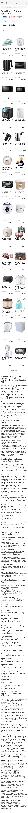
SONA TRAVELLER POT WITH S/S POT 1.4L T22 (20, 144)
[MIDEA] (5, 21)
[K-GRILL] (12, 25)
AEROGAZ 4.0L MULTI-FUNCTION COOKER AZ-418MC (20, 263)
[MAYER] (5, 25)
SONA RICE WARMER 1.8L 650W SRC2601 (20, 191)
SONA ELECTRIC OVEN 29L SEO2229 (7, 191)
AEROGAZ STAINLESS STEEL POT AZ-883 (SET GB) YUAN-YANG (7, 263)
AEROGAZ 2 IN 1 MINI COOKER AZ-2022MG (20, 239)
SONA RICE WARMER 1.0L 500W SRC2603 (20, 215)
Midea (3, 745)
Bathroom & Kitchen (11, 7)
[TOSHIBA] (12, 21)
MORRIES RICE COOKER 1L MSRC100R (7, 215)
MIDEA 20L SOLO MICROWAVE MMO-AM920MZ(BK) (19, 97)
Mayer (20, 745)
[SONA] (12, 16)
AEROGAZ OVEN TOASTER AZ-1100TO (6, 287)
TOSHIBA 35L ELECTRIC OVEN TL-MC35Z (20, 72)
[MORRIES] (5, 16)
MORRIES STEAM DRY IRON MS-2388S (6, 49)
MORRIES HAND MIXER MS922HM (7, 144)
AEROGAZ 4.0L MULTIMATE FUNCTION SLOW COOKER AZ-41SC (7, 311)
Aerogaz (19, 744)
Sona (3, 739)
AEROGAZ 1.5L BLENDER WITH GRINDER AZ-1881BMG (7, 359)
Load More (14, 371)
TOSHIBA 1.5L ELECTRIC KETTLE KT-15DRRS (7, 72)
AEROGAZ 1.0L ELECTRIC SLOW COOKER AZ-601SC (20, 49)
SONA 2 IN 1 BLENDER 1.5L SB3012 (20, 168)
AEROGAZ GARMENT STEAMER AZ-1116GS (19, 310)
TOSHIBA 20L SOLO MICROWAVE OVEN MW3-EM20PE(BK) (6, 97)
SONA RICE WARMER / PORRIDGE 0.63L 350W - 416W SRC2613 (7, 168)
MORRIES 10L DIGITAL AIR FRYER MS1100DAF (7, 120)
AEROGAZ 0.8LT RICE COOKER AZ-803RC (6, 239)
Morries (20, 738)
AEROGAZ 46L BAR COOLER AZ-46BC (19, 334)
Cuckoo (14, 745)
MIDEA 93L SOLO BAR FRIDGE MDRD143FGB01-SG (20, 121)
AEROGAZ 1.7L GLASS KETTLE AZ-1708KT (6, 334)
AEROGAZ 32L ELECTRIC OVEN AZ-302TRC (20, 358)
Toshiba (8, 745)
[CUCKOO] (18, 21)
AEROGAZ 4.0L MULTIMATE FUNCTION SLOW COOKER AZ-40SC (20, 288)
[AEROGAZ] (18, 16)
